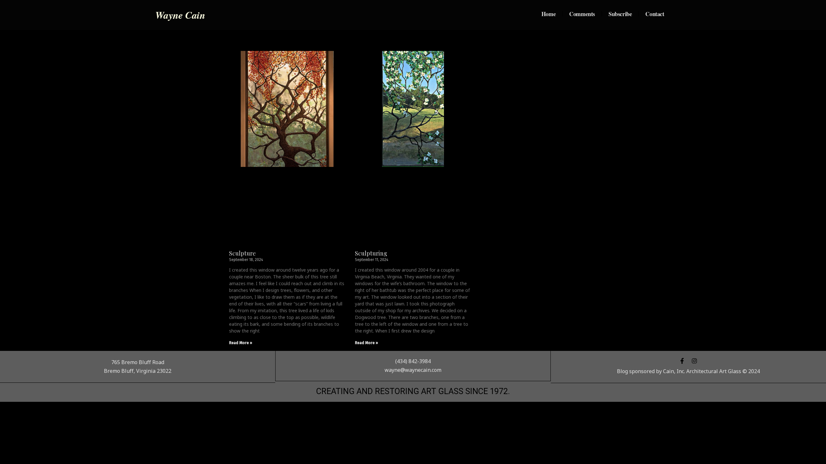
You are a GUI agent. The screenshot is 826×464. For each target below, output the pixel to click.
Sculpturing (371, 253)
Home (548, 14)
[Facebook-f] (682, 361)
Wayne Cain (180, 15)
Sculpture (242, 253)
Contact (654, 14)
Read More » (240, 343)
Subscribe (620, 14)
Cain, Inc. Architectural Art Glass (702, 371)
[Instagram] (694, 361)
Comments (582, 14)
